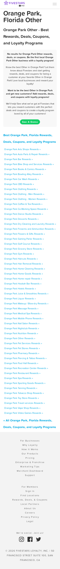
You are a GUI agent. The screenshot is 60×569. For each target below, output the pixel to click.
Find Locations (29, 495)
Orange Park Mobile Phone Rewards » (23, 318)
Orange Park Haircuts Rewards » (21, 258)
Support (30, 475)
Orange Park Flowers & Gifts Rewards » (24, 233)
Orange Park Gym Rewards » (19, 253)
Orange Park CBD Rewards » (19, 184)
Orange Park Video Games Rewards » (23, 413)
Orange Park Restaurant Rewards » (22, 373)
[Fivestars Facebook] (30, 539)
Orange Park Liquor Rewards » (20, 298)
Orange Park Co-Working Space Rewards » (26, 209)
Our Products (30, 453)
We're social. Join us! (30, 533)
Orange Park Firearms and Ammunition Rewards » (30, 229)
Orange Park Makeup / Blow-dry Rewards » (26, 303)
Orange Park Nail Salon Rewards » (21, 323)
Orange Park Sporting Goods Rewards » (24, 383)
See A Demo (30, 122)
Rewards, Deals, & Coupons (30, 499)
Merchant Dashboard (30, 470)
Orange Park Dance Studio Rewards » (23, 214)
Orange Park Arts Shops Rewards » (22, 149)
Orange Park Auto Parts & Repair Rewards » (26, 154)
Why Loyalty (30, 445)
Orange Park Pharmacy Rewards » (21, 353)
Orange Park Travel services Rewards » (24, 403)
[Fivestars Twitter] (38, 539)
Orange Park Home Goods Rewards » (23, 273)
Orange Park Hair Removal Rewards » (23, 263)
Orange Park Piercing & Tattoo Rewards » (25, 358)
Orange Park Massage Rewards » (21, 308)
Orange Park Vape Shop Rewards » (22, 408)
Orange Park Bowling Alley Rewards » (23, 174)
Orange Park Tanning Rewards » (20, 388)
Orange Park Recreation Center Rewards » (26, 368)
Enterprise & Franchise (30, 462)
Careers (30, 512)
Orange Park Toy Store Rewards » (21, 398)
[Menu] (55, 3)
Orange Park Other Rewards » (19, 338)
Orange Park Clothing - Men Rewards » (24, 194)
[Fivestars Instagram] (22, 539)
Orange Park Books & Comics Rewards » (25, 169)
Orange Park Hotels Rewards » (20, 288)
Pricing (30, 458)
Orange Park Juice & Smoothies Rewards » (26, 293)
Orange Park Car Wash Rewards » (21, 179)
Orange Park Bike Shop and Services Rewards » (29, 164)
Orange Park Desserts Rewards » (21, 219)
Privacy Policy (30, 517)
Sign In (30, 491)
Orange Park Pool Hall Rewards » (21, 363)
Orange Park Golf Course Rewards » (23, 243)
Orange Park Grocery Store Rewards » (24, 248)
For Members (30, 486)
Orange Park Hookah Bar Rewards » (22, 283)
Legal (30, 521)
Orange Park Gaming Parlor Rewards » (24, 238)
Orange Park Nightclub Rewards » (21, 328)
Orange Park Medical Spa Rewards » (23, 313)
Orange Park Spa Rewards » (18, 378)
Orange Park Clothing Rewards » (21, 189)
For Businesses (30, 440)
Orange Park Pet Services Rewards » (23, 343)
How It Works (30, 449)
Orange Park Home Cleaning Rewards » (24, 268)
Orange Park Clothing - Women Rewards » (25, 199)
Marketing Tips (30, 466)
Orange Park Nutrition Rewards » (21, 333)
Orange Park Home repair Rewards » (23, 278)
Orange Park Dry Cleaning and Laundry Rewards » (30, 224)
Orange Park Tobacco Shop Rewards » (24, 393)
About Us (30, 508)
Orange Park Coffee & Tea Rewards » (23, 204)
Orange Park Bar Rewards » (18, 159)
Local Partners (30, 504)
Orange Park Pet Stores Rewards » (22, 348)
